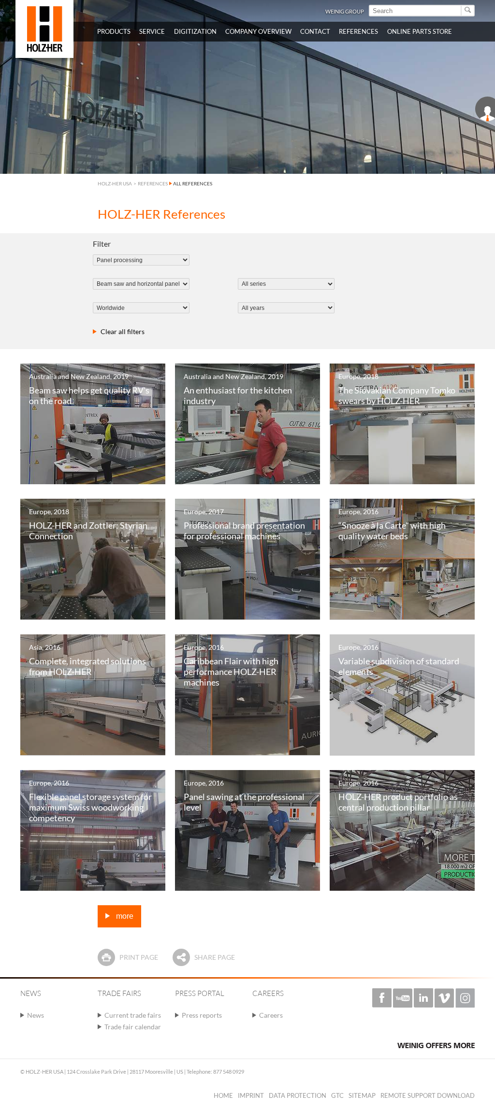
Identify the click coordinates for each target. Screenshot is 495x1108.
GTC (337, 1095)
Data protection (297, 1095)
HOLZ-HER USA (115, 183)
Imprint (251, 1095)
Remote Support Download (427, 1095)
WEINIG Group (344, 11)
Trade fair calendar (132, 1027)
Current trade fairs (132, 1015)
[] (468, 10)
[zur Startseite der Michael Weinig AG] (44, 29)
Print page (138, 957)
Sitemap (362, 1095)
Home (223, 1095)
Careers (271, 1015)
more (123, 916)
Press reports (202, 1015)
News (35, 1015)
